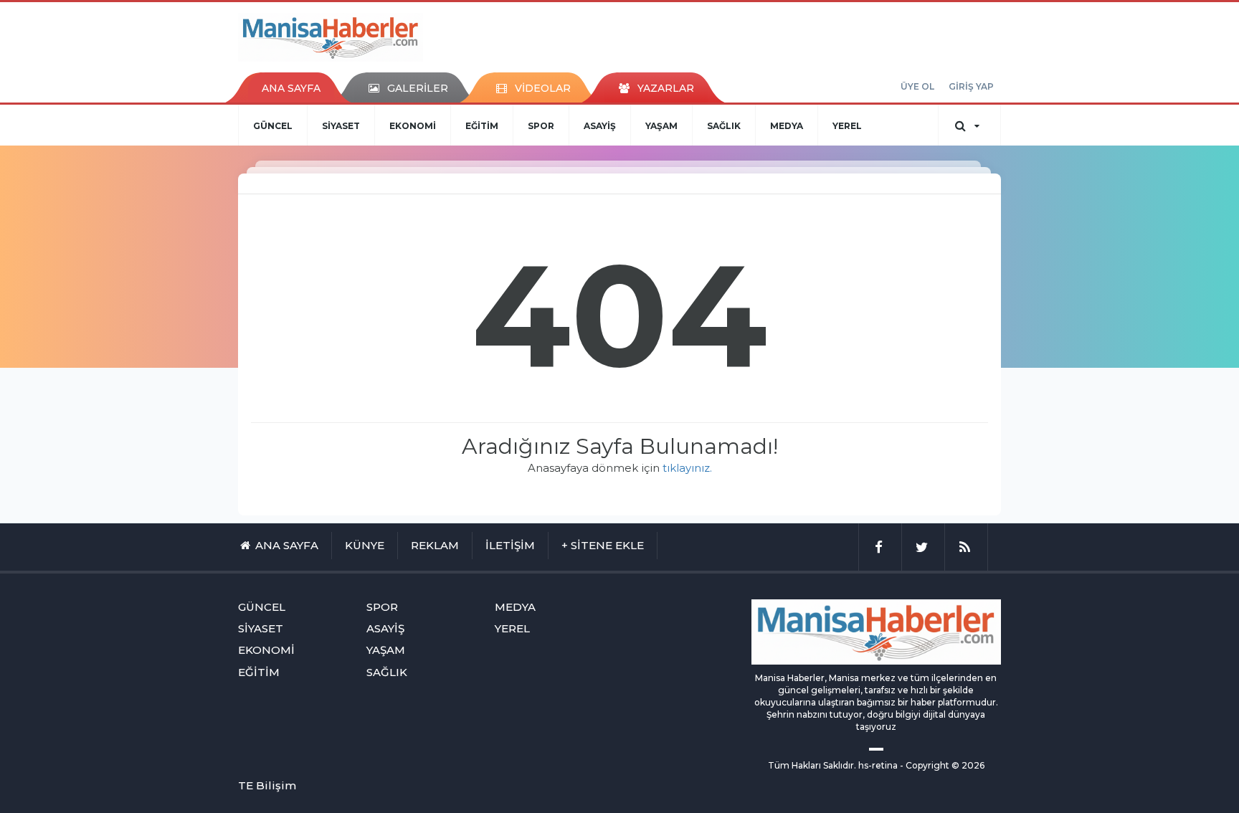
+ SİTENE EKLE (602, 545)
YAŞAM (661, 125)
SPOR (541, 125)
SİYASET (341, 125)
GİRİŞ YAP (971, 86)
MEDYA (786, 125)
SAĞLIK (724, 125)
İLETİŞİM (510, 545)
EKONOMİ (412, 125)
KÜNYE (364, 545)
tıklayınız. (687, 468)
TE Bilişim (267, 785)
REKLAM (435, 545)
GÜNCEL (273, 125)
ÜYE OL (917, 86)
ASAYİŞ (600, 125)
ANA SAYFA (291, 88)
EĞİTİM (481, 125)
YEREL (847, 125)
